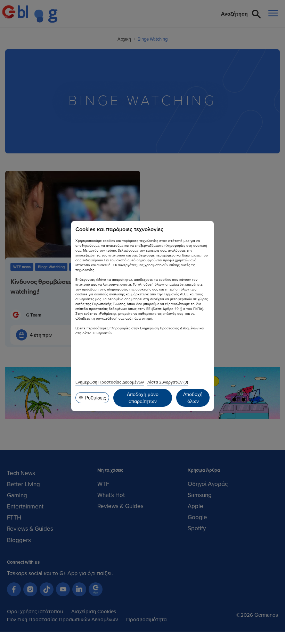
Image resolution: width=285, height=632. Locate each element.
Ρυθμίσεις (95, 397)
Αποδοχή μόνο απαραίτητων (142, 398)
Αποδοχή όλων (193, 398)
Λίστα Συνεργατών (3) (167, 382)
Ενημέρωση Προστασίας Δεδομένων (109, 382)
